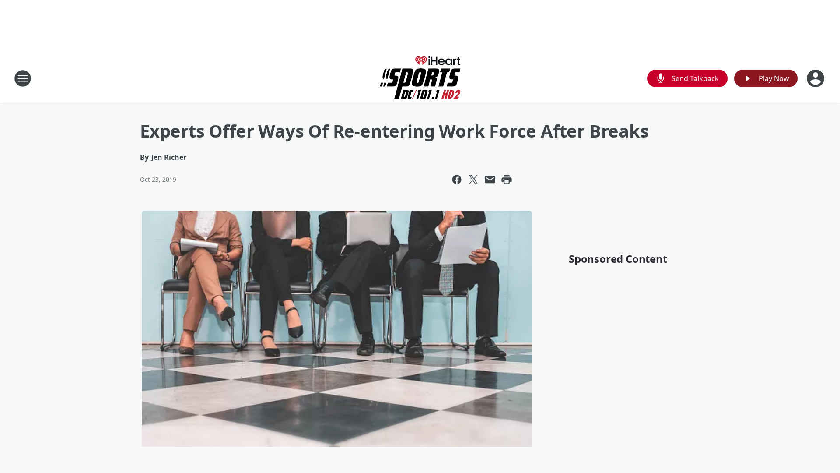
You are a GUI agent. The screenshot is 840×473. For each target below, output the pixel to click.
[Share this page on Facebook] (457, 179)
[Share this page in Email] (490, 179)
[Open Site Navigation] (23, 78)
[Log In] (816, 78)
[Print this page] (506, 179)
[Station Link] (420, 78)
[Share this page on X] (473, 179)
